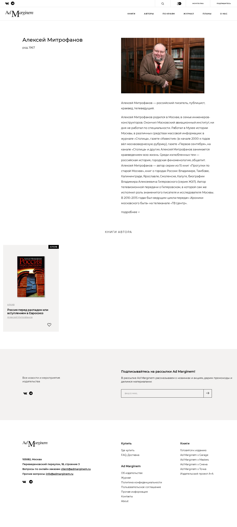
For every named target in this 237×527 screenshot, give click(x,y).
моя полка (198, 3)
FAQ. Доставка (130, 455)
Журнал (189, 13)
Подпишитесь (224, 3)
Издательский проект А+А (196, 473)
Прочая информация (134, 491)
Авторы (149, 13)
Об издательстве (132, 473)
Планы (207, 13)
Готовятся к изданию (193, 450)
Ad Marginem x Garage (194, 455)
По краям (169, 13)
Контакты (127, 496)
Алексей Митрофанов (19, 317)
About (125, 501)
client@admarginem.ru (76, 469)
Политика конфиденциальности (141, 482)
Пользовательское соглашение (141, 487)
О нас (223, 13)
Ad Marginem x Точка (193, 469)
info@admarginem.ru (59, 473)
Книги (131, 13)
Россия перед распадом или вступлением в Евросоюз (27, 311)
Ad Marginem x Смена (193, 464)
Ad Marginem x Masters (194, 459)
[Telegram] (31, 393)
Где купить (127, 450)
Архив (11, 305)
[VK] (25, 393)
